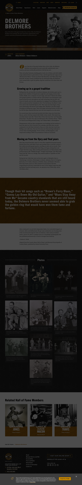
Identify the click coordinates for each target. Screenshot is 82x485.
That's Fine (65, 478)
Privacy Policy (32, 482)
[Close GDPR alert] (76, 476)
